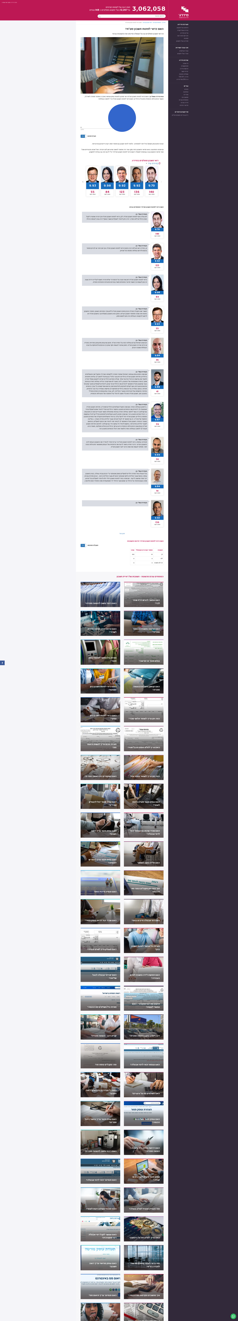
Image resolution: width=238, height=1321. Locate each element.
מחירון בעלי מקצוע (182, 41)
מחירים (186, 95)
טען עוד (122, 534)
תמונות (186, 38)
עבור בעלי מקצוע (182, 54)
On (83, 136)
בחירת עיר (153, 163)
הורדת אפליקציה (182, 30)
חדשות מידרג (184, 69)
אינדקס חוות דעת (182, 36)
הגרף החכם (91, 136)
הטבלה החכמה (92, 545)
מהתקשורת (184, 66)
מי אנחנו (185, 63)
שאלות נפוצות (183, 74)
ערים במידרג (184, 33)
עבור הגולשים (183, 51)
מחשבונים (185, 97)
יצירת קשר (184, 71)
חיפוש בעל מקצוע (182, 28)
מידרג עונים (184, 103)
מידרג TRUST (183, 77)
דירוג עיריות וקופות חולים (180, 115)
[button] (83, 181)
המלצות (185, 92)
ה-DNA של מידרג (182, 79)
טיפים (186, 89)
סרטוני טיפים (184, 105)
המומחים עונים (183, 100)
